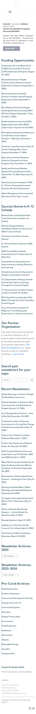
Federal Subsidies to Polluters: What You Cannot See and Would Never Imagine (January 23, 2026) (17, 405)
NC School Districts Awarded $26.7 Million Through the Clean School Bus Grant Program (18, 300)
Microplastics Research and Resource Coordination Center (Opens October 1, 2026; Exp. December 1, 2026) (18, 137)
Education (6, 612)
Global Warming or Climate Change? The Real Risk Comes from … (18, 395)
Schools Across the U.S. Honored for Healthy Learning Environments (17, 273)
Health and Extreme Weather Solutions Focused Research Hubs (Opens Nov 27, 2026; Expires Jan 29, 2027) (17, 173)
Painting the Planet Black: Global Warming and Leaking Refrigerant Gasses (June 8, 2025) (17, 490)
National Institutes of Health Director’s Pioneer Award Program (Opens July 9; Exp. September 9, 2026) (17, 98)
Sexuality (6, 649)
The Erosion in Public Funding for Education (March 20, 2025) (16, 534)
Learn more (18, 354)
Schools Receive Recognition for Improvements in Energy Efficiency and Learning (17, 264)
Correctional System (11, 607)
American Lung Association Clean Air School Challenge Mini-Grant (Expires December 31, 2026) (18, 149)
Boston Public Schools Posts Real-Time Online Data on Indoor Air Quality (16, 218)
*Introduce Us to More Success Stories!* (15, 237)
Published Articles (10, 589)
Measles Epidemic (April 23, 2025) (16, 520)
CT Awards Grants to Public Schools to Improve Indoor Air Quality (17, 291)
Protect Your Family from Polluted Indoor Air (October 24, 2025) (17, 444)
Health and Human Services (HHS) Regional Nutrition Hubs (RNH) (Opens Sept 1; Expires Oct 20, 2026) (17, 124)
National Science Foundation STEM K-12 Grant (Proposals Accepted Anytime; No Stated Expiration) (17, 185)
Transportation (8, 653)
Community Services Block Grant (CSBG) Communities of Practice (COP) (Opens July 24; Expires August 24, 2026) (18, 70)
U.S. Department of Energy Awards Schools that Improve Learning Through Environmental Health (17, 282)
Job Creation (7, 635)
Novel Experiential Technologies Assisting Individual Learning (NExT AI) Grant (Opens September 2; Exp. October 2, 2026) (17, 112)
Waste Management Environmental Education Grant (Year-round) (17, 195)
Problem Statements (11, 593)
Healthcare (6, 630)
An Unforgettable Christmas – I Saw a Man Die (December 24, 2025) (17, 414)
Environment (7, 621)
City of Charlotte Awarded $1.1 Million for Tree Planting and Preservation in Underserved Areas (17, 311)
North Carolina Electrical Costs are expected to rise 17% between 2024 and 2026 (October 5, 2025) (17, 454)
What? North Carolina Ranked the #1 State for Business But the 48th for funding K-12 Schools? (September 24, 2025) (18, 466)
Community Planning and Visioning (17, 598)
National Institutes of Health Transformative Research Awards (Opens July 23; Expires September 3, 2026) (18, 84)
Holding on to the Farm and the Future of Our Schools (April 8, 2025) (18, 526)
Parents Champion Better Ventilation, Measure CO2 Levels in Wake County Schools (17, 229)
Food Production (9, 626)
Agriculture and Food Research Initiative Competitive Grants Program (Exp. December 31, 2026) (17, 160)
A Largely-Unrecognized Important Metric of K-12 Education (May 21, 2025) (17, 501)
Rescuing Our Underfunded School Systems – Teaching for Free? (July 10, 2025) (18, 479)
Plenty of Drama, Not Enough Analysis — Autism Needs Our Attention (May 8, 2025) (15, 512)
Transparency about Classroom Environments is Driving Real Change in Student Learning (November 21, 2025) (18, 425)
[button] (10, 12)
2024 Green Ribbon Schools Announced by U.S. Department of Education (17, 254)
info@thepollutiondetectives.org (14, 693)
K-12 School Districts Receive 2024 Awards (17, 245)
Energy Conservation (11, 616)
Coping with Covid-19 (11, 603)
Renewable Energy (10, 644)
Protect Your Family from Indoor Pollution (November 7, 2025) (16, 436)
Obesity (5, 639)
